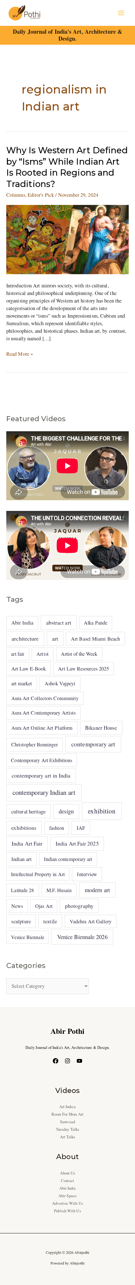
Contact (67, 1180)
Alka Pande (95, 622)
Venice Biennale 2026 (82, 937)
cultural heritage (28, 811)
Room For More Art (67, 1114)
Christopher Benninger (34, 744)
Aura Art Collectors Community (45, 698)
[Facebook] (55, 1061)
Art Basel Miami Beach (95, 638)
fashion (56, 827)
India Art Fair (27, 843)
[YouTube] (79, 1061)
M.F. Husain (59, 890)
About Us (67, 1173)
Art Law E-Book (28, 668)
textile (50, 921)
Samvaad (67, 1121)
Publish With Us (67, 1211)
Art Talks (67, 1137)
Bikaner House (101, 727)
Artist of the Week (79, 653)
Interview (87, 874)
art (55, 638)
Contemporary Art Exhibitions (41, 760)
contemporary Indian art (44, 792)
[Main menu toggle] (121, 13)
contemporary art (93, 744)
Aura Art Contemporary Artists (43, 712)
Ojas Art (43, 906)
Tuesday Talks (67, 1129)
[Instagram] (67, 1061)
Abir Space (67, 1195)
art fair (17, 653)
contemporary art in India (41, 775)
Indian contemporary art (68, 859)
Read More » (19, 353)
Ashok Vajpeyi (60, 683)
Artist (42, 653)
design (66, 811)
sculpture (21, 921)
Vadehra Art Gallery (91, 921)
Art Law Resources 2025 (83, 668)
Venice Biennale (27, 937)
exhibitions (23, 827)
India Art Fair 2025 (77, 843)
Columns (15, 194)
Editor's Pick (41, 194)
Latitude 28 (22, 890)
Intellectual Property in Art (38, 874)
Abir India (22, 622)
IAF (81, 827)
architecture (25, 638)
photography (79, 905)
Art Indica (67, 1106)
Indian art (21, 859)
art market (21, 683)
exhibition (102, 811)
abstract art (58, 622)
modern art (97, 890)
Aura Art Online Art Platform (42, 727)
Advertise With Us (67, 1203)
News (17, 906)
